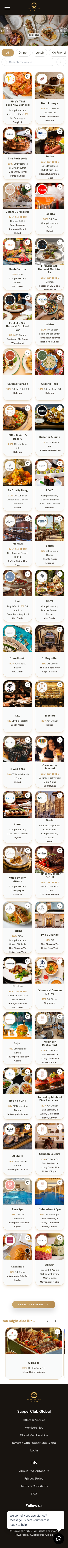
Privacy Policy (34, 1479)
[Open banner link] (34, 30)
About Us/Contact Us (34, 1471)
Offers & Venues (34, 1420)
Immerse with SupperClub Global (34, 1443)
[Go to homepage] (34, 1397)
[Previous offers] (47, 1320)
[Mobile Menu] (7, 8)
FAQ (34, 1494)
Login (34, 1450)
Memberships (34, 1428)
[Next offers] (55, 1320)
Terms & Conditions (34, 1486)
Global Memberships (34, 1435)
